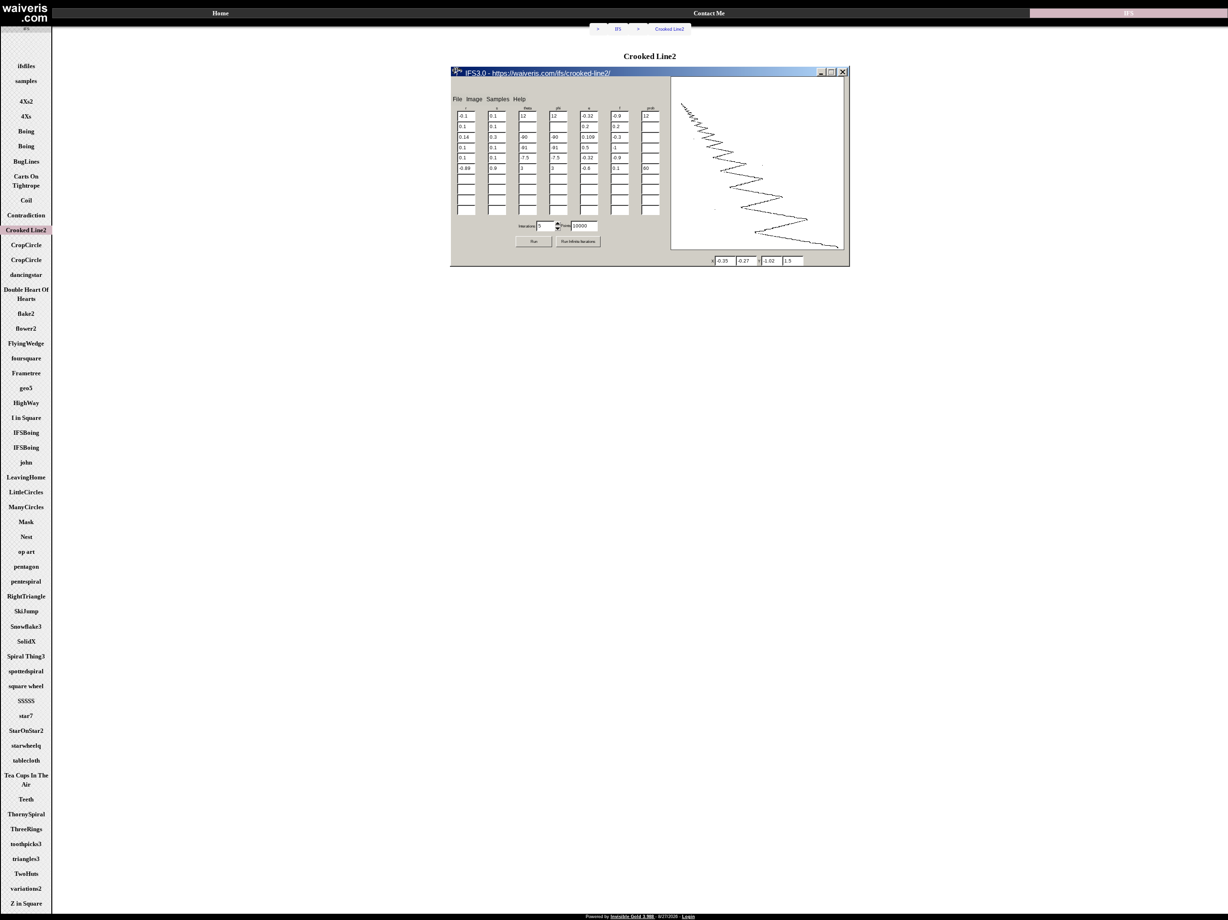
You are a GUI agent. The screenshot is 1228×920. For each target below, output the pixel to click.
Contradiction (26, 215)
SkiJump (26, 611)
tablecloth (26, 760)
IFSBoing (26, 432)
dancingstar (26, 274)
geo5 (26, 388)
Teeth (26, 799)
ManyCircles (26, 507)
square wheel (26, 686)
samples (26, 80)
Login (688, 916)
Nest (26, 536)
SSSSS (26, 701)
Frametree (26, 373)
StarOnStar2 (26, 730)
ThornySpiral (26, 814)
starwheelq (26, 745)
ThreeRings (26, 829)
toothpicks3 (26, 844)
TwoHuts (26, 873)
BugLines (26, 161)
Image (474, 99)
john (26, 462)
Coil (26, 200)
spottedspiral (26, 671)
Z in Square (26, 903)
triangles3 (26, 858)
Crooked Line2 (26, 230)
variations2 (26, 888)
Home (221, 13)
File (457, 99)
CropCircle (26, 245)
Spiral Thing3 (26, 656)
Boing (26, 131)
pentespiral (26, 581)
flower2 (26, 328)
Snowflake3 (26, 626)
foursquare (26, 358)
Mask (26, 522)
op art (26, 551)
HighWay (26, 402)
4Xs (26, 116)
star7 (26, 715)
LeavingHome (26, 477)
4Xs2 (26, 101)
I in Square (26, 417)
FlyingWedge (26, 343)
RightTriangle (26, 596)
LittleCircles (26, 492)
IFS (618, 29)
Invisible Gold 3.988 (633, 916)
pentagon (26, 566)
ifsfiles (26, 66)
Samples (497, 99)
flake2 (26, 313)
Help (519, 99)
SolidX (26, 641)
